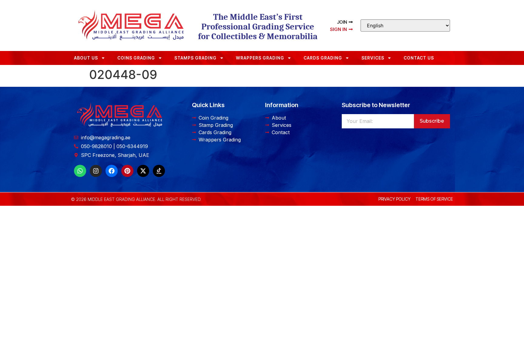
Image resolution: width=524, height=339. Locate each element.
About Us (86, 57)
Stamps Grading (195, 57)
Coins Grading (136, 57)
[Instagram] (96, 171)
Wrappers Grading (260, 57)
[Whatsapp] (80, 171)
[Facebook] (112, 171)
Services (372, 57)
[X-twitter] (143, 171)
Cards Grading (323, 57)
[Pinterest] (127, 171)
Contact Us (419, 57)
